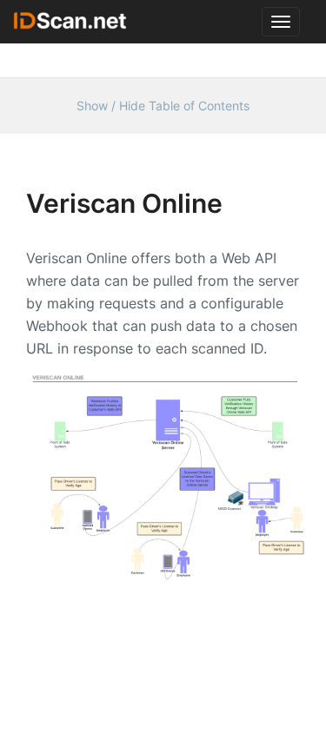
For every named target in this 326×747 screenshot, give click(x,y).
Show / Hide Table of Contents (163, 105)
